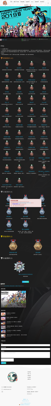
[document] (25, 203)
